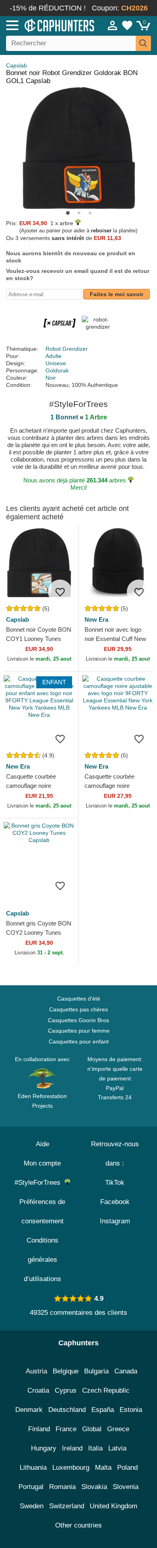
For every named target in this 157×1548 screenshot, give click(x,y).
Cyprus (65, 1390)
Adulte (53, 356)
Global (91, 1429)
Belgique (65, 1371)
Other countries (78, 1525)
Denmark (29, 1410)
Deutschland (67, 1410)
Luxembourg (70, 1467)
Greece (118, 1429)
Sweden (31, 1506)
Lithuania (33, 1467)
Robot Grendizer (66, 349)
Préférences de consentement (42, 1211)
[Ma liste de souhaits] (127, 25)
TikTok (114, 1182)
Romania (62, 1487)
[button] (68, 213)
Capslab (16, 65)
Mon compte (42, 1163)
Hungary (43, 1448)
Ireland (72, 1448)
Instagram (115, 1221)
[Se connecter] (112, 25)
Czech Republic (106, 1390)
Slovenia (125, 1487)
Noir (50, 377)
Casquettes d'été (78, 998)
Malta (103, 1467)
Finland (39, 1429)
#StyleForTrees (39, 1182)
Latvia (117, 1448)
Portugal (31, 1487)
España (102, 1410)
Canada (125, 1371)
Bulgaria (96, 1371)
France (66, 1429)
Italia (95, 1448)
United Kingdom (113, 1506)
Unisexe (55, 363)
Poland (127, 1467)
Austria (36, 1371)
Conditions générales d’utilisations (42, 1260)
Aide (42, 1144)
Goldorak (57, 370)
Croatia (38, 1390)
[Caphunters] (46, 25)
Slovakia (94, 1487)
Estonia (131, 1410)
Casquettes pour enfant (79, 1041)
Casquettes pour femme (78, 1030)
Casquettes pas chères (78, 1009)
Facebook (115, 1202)
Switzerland (66, 1506)
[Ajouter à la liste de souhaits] (60, 592)
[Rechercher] (143, 43)
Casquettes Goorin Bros (78, 1020)
